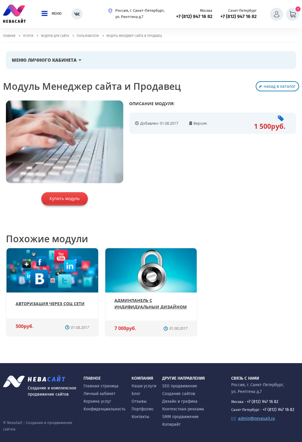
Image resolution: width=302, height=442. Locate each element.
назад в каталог (280, 86)
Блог (136, 393)
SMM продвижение (180, 416)
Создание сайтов (178, 393)
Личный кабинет (99, 393)
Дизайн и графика (180, 401)
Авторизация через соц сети (50, 303)
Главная (9, 36)
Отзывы (139, 401)
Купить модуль (65, 198)
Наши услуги (144, 386)
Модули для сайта (55, 36)
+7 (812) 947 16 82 (194, 16)
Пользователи (88, 36)
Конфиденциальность (104, 409)
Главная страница (101, 386)
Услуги (28, 36)
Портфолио (142, 409)
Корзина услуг (97, 401)
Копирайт (171, 424)
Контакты (140, 416)
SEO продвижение (179, 386)
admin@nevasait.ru (256, 418)
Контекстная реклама (183, 409)
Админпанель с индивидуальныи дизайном (150, 304)
